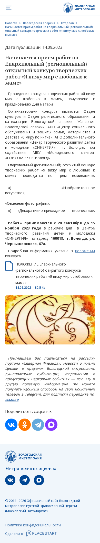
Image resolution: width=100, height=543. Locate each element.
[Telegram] (38, 425)
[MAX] (51, 425)
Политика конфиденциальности (33, 525)
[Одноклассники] (24, 425)
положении (85, 250)
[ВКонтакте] (11, 425)
